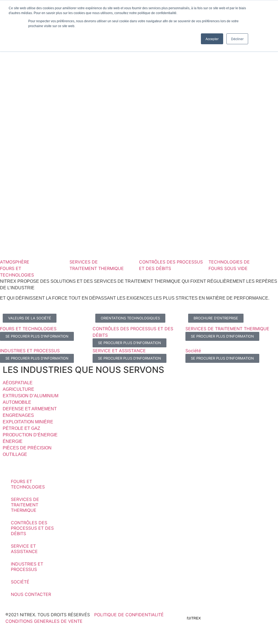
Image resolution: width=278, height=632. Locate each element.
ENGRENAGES (18, 415)
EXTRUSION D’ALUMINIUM (30, 395)
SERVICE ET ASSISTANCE (24, 548)
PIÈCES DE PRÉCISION (27, 448)
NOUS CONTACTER (31, 594)
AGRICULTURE (18, 389)
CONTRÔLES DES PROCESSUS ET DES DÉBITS (32, 528)
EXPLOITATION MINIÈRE (28, 422)
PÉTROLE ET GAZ (21, 428)
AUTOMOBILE (17, 402)
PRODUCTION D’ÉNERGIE (30, 435)
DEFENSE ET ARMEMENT (30, 408)
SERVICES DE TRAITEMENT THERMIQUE (25, 505)
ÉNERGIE (13, 441)
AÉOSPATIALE (18, 382)
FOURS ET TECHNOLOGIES (28, 484)
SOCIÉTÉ (20, 582)
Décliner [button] (237, 38)
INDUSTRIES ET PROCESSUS (27, 566)
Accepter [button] (212, 38)
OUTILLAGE (15, 454)
